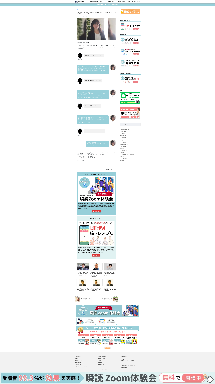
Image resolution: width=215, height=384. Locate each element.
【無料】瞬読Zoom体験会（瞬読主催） (129, 363)
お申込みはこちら (96, 211)
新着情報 (123, 1)
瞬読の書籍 (107, 347)
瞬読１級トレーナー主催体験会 (82, 366)
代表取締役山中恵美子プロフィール (105, 369)
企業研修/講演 (124, 137)
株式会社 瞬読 (81, 1)
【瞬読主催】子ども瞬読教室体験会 (128, 365)
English (138, 1)
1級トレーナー (113, 169)
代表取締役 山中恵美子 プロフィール (128, 154)
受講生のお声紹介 (111, 1)
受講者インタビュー (103, 356)
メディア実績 (118, 1)
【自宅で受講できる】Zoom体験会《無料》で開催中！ (107, 4)
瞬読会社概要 (100, 366)
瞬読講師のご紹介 (124, 139)
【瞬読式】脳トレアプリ (126, 367)
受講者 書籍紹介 (102, 358)
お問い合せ (133, 1)
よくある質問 (124, 158)
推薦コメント (124, 131)
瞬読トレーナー (124, 140)
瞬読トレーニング (103, 1)
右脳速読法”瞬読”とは (94, 1)
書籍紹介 (123, 133)
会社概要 (128, 1)
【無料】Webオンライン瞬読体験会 (128, 360)
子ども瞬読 (123, 142)
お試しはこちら (96, 255)
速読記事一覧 (124, 150)
